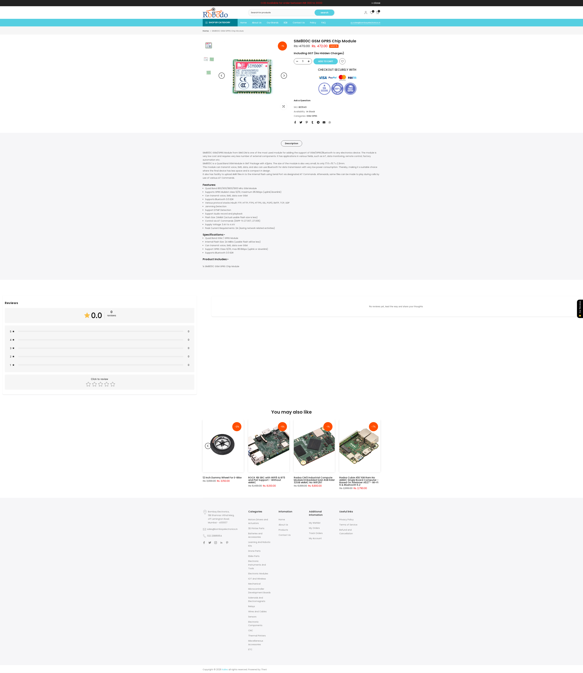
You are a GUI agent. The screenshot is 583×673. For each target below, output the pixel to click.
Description (291, 143)
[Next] (284, 76)
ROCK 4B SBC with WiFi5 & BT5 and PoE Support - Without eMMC (266, 480)
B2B (285, 22)
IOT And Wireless (257, 578)
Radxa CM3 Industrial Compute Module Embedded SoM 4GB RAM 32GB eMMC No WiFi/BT (314, 480)
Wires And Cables (257, 611)
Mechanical (254, 583)
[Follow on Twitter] (209, 542)
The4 (264, 669)
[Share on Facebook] (295, 122)
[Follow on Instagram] (215, 542)
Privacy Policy (346, 519)
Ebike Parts (253, 556)
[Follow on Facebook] (204, 542)
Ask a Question (302, 100)
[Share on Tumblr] (312, 122)
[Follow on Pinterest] (227, 542)
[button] (99, 331)
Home (243, 22)
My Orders (314, 528)
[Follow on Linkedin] (221, 542)
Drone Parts (254, 550)
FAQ (323, 22)
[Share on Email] (324, 122)
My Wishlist (314, 522)
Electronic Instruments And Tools (257, 565)
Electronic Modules (258, 573)
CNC (250, 630)
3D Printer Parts (256, 528)
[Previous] (222, 76)
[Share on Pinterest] (306, 122)
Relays (251, 606)
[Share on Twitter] (301, 122)
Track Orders (316, 533)
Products (283, 529)
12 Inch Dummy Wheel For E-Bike (222, 477)
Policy (313, 22)
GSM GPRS (312, 115)
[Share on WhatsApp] (329, 122)
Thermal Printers (257, 635)
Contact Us (299, 22)
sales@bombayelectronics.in (366, 22)
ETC (250, 649)
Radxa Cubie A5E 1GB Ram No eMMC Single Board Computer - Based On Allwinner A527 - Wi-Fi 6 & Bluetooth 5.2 (358, 481)
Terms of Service (348, 524)
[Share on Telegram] (318, 122)
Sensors (252, 616)
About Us (256, 22)
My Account (315, 538)
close (207, 3)
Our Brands (272, 22)
